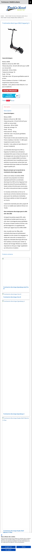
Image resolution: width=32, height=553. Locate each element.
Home (2, 16)
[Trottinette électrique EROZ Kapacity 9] (16, 40)
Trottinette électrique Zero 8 (12, 297)
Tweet (4, 100)
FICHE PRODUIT (10, 90)
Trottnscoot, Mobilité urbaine (10, 2)
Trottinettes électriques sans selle (16, 16)
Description (7, 107)
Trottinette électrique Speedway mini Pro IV (16, 288)
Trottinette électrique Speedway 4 (13, 414)
